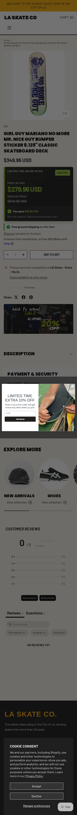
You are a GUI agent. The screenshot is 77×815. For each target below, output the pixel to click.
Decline (36, 796)
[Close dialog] (72, 386)
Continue (20, 419)
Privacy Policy (34, 776)
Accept (36, 786)
